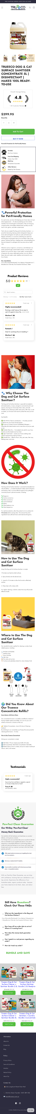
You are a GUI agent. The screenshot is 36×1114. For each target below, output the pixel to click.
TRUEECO (15, 1110)
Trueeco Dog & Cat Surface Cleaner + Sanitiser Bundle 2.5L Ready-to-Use (9, 984)
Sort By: (22, 297)
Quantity (4, 118)
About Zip (6, 1076)
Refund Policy (7, 1072)
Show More (25, 312)
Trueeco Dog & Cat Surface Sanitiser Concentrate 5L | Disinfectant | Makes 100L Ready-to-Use (16, 75)
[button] (2, 8)
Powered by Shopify (22, 1110)
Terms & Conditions (9, 1064)
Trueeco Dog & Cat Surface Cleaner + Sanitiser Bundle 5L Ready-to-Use (9, 1015)
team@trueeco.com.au (12, 1096)
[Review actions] (31, 303)
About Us (6, 1041)
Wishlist (5, 1068)
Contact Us (6, 1045)
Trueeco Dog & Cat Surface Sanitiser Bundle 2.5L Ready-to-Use (27, 984)
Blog (4, 1049)
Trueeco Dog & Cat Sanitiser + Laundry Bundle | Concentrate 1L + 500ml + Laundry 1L (27, 1015)
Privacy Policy (7, 1060)
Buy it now (18, 139)
